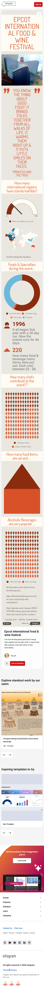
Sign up (38, 4)
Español (25, 933)
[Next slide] (10, 754)
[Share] (6, 663)
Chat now (18, 928)
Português (18, 933)
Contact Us (7, 928)
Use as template (17, 663)
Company (7, 915)
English (5, 933)
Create (6, 898)
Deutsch (11, 933)
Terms (5, 970)
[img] (10, 208)
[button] (22, 221)
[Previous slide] (4, 754)
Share (7, 623)
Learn (5, 911)
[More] (39, 14)
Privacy (14, 970)
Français (32, 933)
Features (7, 902)
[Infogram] (8, 4)
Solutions (7, 906)
